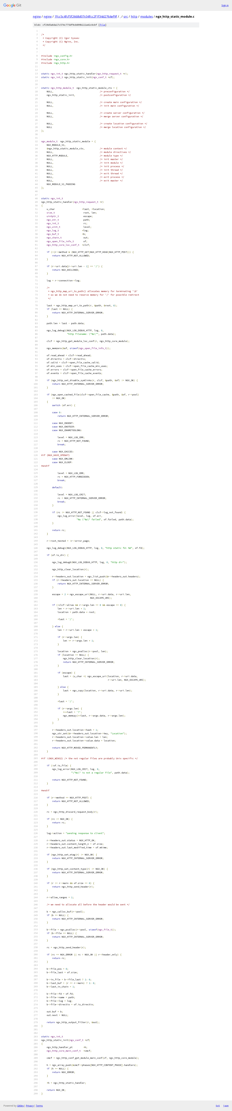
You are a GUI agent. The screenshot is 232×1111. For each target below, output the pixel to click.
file (102, 24)
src (125, 16)
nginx (37, 16)
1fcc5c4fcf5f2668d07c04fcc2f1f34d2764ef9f (86, 16)
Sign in (225, 5)
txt (218, 1105)
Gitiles (20, 1105)
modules (146, 16)
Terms (39, 1105)
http (134, 16)
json (226, 1105)
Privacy (30, 1105)
